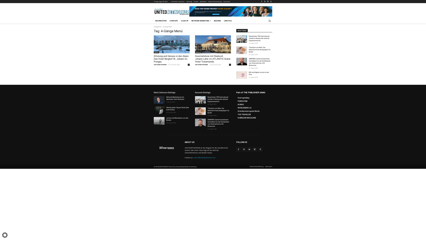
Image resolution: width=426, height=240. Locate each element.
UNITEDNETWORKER (160, 64)
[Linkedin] (249, 149)
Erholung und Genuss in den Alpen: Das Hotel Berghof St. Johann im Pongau (171, 59)
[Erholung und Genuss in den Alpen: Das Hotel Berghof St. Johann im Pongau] (172, 44)
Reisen (156, 52)
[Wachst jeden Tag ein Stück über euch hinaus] (159, 110)
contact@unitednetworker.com (204, 158)
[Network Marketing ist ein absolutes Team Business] (159, 100)
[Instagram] (265, 1)
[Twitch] (268, 1)
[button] (269, 20)
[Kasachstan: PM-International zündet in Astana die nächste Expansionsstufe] (241, 39)
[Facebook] (261, 1)
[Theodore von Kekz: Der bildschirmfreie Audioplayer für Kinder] (241, 50)
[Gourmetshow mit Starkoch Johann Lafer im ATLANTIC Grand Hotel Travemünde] (213, 44)
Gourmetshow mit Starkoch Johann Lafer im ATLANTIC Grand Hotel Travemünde (212, 59)
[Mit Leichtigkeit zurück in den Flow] (241, 75)
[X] (271, 1)
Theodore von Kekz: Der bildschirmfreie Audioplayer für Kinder (260, 50)
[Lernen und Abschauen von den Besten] (159, 121)
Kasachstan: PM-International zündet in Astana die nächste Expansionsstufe (259, 38)
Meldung (198, 52)
